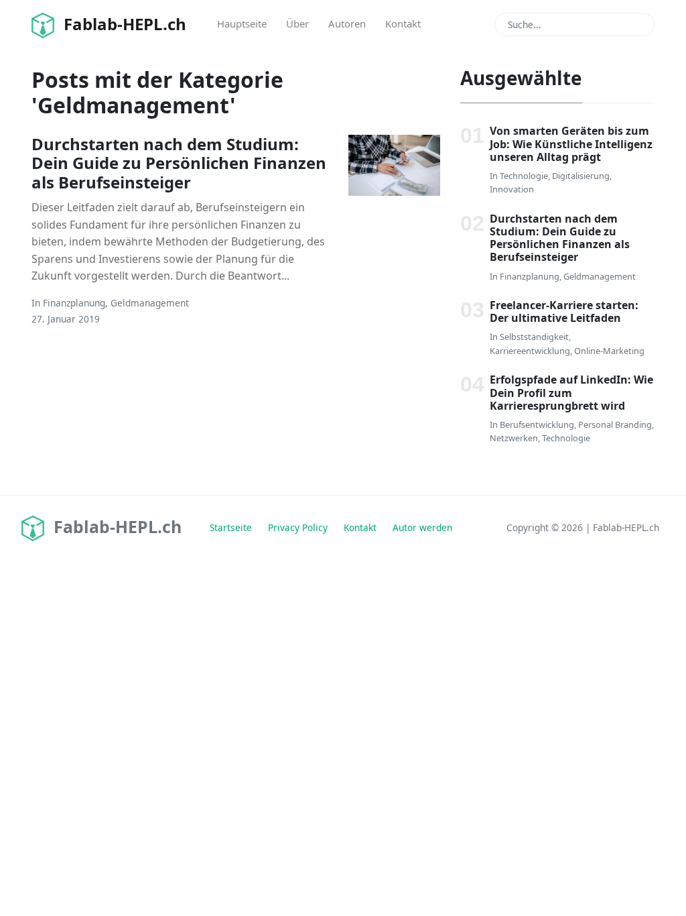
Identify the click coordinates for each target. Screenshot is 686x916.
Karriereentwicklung (530, 351)
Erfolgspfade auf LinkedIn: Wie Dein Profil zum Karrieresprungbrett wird (571, 392)
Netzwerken (514, 438)
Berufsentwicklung (537, 424)
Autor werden (422, 527)
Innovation (512, 189)
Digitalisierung (581, 176)
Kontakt (403, 23)
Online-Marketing (609, 351)
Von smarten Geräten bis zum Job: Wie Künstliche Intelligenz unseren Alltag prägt (571, 143)
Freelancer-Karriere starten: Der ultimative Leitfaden (564, 311)
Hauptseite (242, 23)
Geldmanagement (150, 302)
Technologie (524, 176)
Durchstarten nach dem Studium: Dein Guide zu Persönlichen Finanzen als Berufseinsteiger (178, 163)
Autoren (347, 23)
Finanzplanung (74, 302)
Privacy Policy (298, 527)
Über (297, 23)
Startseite (231, 527)
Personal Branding (615, 424)
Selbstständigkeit (534, 337)
